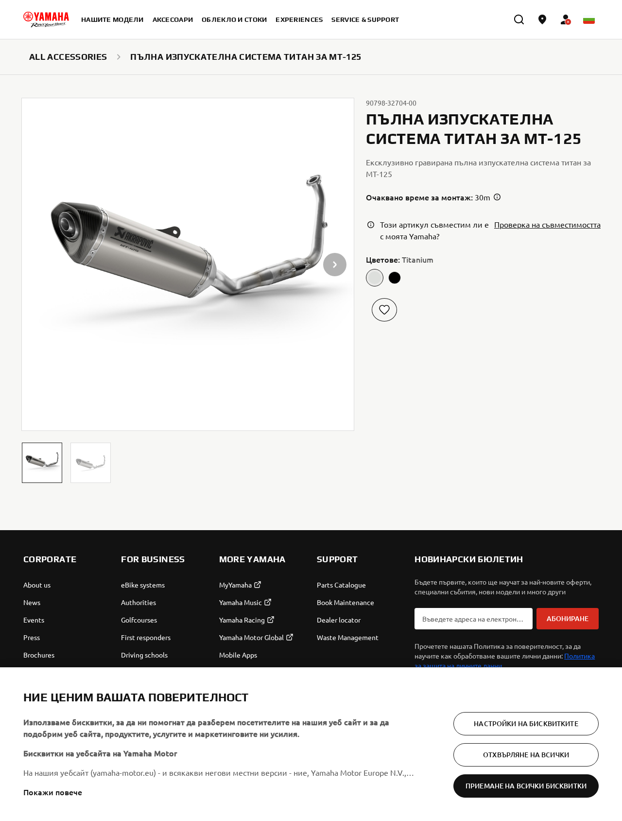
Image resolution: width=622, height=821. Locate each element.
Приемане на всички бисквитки (526, 785)
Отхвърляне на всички (526, 754)
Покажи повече (52, 791)
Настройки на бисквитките (526, 723)
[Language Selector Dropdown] (589, 19)
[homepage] (46, 19)
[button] (42, 463)
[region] (311, 744)
